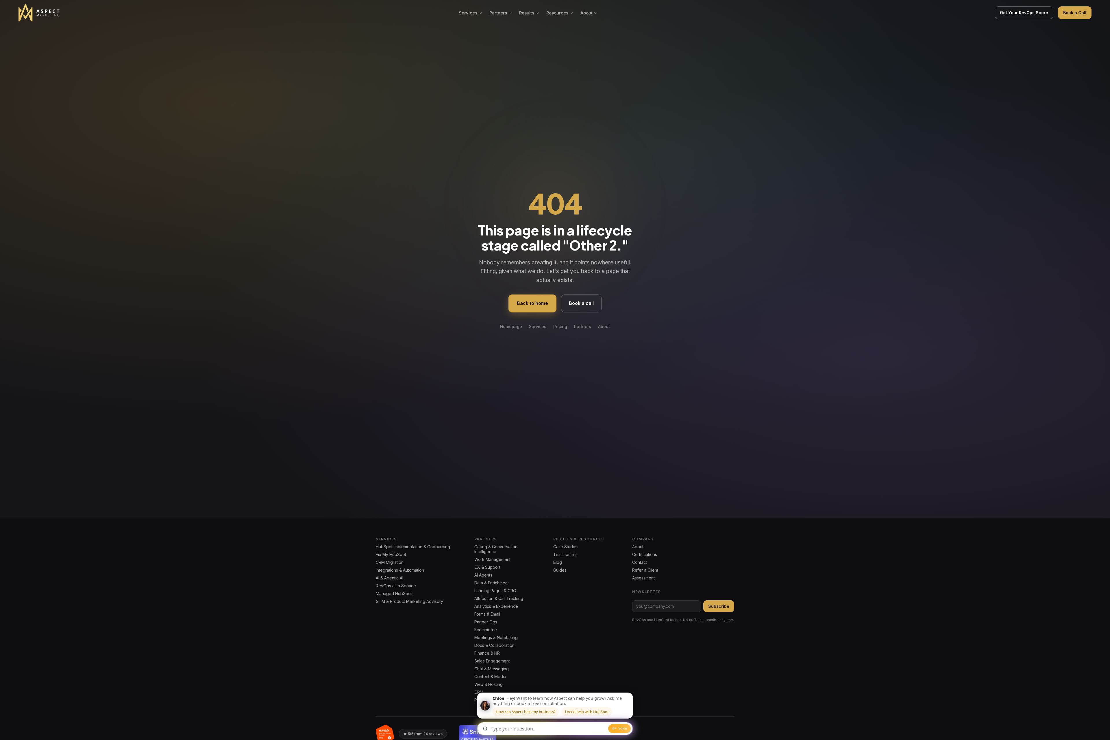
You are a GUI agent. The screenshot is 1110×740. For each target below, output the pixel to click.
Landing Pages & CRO (495, 590)
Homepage (511, 326)
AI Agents (483, 575)
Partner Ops (485, 621)
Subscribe (718, 606)
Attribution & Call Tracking (498, 598)
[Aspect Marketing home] (39, 12)
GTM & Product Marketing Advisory (409, 601)
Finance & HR (487, 653)
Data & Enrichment (491, 582)
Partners (498, 13)
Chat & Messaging (491, 668)
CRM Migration (390, 562)
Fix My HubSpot (391, 554)
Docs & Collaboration (494, 645)
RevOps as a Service (396, 585)
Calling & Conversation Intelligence (495, 549)
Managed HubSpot (394, 593)
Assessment (643, 577)
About (586, 13)
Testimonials (565, 554)
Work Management (492, 559)
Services (468, 13)
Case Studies (565, 546)
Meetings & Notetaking (496, 637)
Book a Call (1074, 12)
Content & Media (490, 676)
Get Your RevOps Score (1024, 12)
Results (526, 13)
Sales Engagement (492, 660)
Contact (639, 562)
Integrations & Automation (400, 570)
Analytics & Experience (496, 606)
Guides (560, 570)
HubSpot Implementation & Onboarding (413, 546)
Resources (557, 13)
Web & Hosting (488, 684)
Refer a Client (645, 570)
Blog (557, 562)
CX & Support (487, 567)
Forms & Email (487, 614)
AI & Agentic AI (389, 577)
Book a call (581, 303)
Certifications (644, 554)
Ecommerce (485, 629)
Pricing (560, 326)
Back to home (532, 303)
